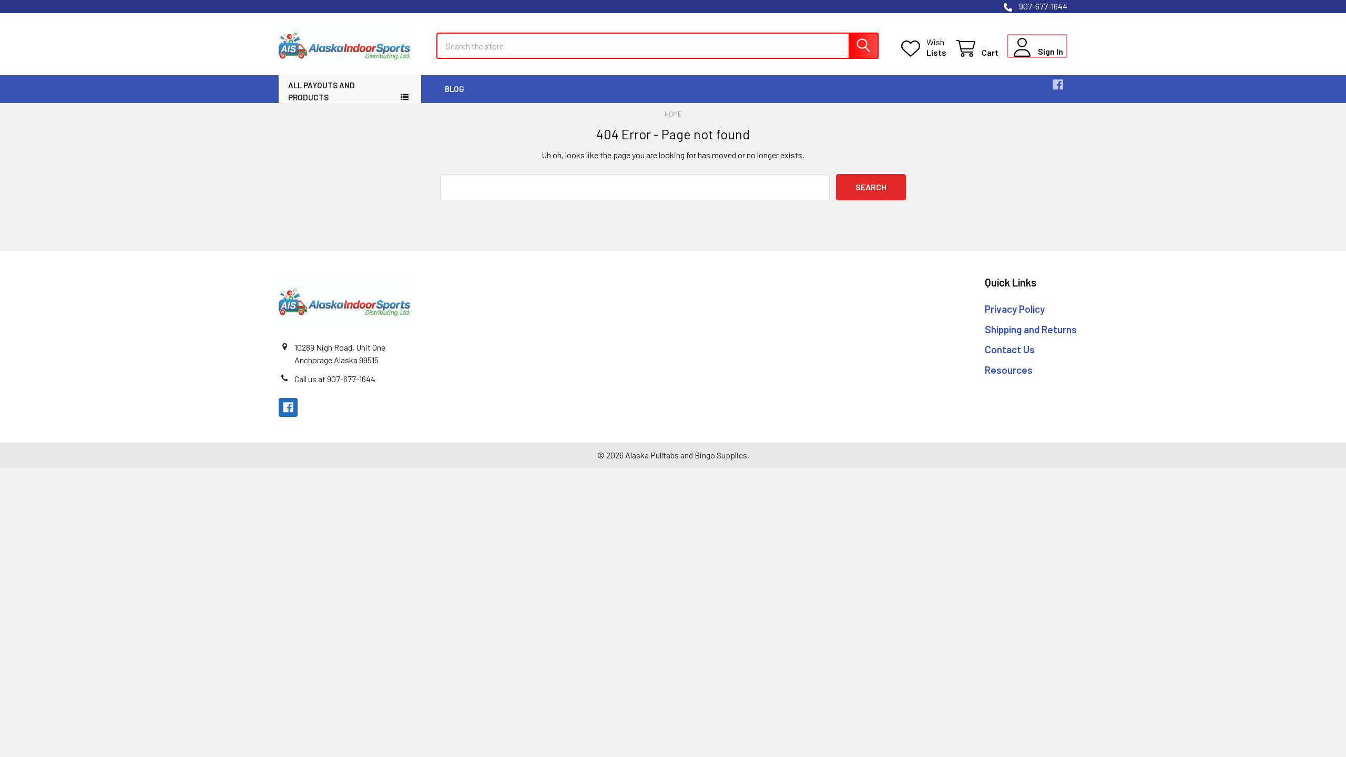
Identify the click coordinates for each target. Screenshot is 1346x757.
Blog (454, 89)
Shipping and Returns (1031, 329)
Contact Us (1010, 349)
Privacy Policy (1015, 309)
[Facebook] (1057, 84)
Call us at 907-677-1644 (334, 379)
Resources (1009, 370)
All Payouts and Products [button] (321, 91)
